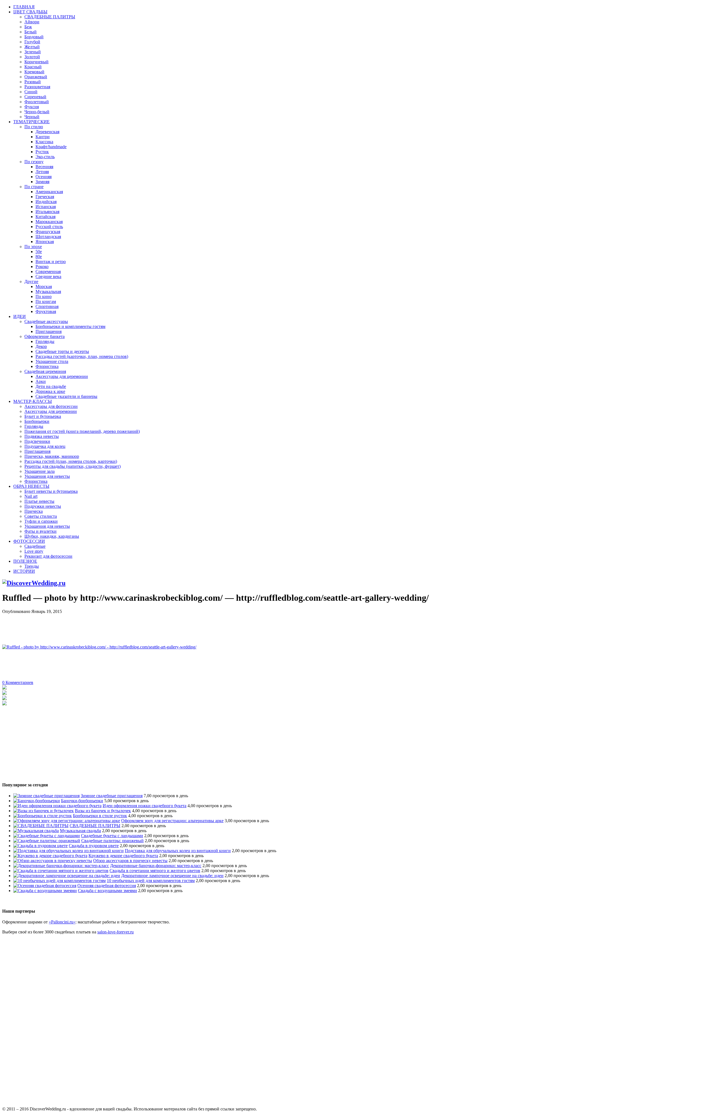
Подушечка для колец (44, 446)
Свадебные (34, 546)
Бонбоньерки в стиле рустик (100, 815)
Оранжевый (35, 76)
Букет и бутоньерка (42, 416)
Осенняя (44, 176)
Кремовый (34, 71)
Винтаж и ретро (51, 261)
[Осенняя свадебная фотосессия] (44, 885)
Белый (30, 31)
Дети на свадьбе (51, 386)
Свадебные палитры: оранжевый (112, 840)
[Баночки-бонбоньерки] (36, 800)
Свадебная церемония (45, 371)
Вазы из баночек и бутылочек (103, 810)
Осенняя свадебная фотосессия (106, 885)
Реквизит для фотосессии (48, 556)
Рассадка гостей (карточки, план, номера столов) (82, 356)
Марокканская (49, 221)
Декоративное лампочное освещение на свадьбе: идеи (172, 875)
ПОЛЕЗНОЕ (25, 561)
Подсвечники (37, 441)
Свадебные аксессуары (46, 321)
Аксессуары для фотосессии (51, 406)
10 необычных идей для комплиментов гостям (151, 880)
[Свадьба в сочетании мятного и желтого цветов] (60, 870)
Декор (41, 346)
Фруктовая (46, 311)
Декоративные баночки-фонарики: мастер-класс (155, 865)
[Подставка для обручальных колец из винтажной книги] (68, 850)
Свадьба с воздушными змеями (107, 890)
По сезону (34, 161)
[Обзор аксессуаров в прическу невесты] (52, 860)
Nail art (30, 496)
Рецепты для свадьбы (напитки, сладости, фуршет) (72, 466)
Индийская (46, 201)
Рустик (42, 151)
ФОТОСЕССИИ (29, 541)
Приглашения (49, 331)
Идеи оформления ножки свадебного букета (144, 805)
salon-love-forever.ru (115, 932)
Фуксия (31, 106)
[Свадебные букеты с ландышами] (46, 835)
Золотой (32, 56)
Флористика (47, 366)
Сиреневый (35, 96)
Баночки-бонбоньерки (82, 800)
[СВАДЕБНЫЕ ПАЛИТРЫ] (41, 825)
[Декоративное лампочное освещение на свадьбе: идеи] (66, 875)
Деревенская (47, 131)
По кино (44, 296)
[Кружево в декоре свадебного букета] (50, 855)
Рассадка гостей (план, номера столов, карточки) (70, 461)
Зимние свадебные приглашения (112, 795)
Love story (33, 551)
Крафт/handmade (51, 146)
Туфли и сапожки (41, 521)
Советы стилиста (40, 516)
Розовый (32, 81)
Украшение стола (52, 361)
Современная (48, 271)
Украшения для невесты (47, 476)
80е (39, 256)
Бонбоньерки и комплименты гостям (70, 326)
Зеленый (32, 51)
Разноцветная (37, 86)
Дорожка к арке (50, 391)
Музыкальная (48, 291)
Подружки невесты (42, 506)
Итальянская (47, 211)
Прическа (33, 511)
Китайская (45, 216)
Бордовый (34, 36)
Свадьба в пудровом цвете (94, 845)
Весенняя (44, 166)
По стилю (33, 126)
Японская (45, 241)
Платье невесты (39, 501)
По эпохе (33, 246)
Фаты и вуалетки (40, 531)
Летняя (42, 171)
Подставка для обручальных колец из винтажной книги (178, 850)
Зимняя (42, 181)
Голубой (32, 41)
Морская (44, 286)
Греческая (45, 196)
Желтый (32, 46)
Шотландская (48, 236)
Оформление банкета (44, 336)
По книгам (46, 301)
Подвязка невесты (41, 436)
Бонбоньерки (36, 421)
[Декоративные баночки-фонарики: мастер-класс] (61, 865)
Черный (31, 116)
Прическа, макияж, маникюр (51, 456)
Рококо (42, 266)
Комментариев (17, 682)
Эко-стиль (45, 156)
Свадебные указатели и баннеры (66, 396)
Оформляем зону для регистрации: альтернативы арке (172, 820)
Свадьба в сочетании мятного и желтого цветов (155, 870)
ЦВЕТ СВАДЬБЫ (30, 11)
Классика (44, 141)
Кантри (43, 136)
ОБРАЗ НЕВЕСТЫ (31, 486)
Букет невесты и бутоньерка (51, 491)
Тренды (31, 566)
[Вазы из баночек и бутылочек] (43, 810)
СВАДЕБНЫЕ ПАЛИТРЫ (49, 16)
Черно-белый (36, 111)
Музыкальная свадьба (80, 830)
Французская (48, 231)
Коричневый (36, 61)
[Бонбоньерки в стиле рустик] (42, 815)
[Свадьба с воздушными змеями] (45, 890)
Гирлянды (45, 341)
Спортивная (47, 306)
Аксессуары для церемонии (62, 376)
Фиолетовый (36, 101)
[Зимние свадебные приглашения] (46, 795)
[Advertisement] (103, 626)
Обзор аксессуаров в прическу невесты (130, 860)
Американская (49, 191)
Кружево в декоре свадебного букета (123, 855)
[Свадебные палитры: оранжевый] (46, 840)
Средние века (48, 276)
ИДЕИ (19, 316)
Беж (28, 26)
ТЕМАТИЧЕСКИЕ (31, 121)
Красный (33, 66)
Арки (41, 381)
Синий (30, 91)
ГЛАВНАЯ (24, 6)
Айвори (31, 21)
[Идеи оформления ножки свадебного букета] (57, 805)
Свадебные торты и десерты (62, 351)
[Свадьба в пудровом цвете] (40, 845)
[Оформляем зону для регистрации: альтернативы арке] (66, 820)
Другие (31, 281)
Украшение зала (39, 471)
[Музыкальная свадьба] (36, 830)
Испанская (46, 206)
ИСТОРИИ (24, 571)
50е (39, 251)
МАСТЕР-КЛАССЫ (32, 401)
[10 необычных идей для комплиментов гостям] (59, 880)
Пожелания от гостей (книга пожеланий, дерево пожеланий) (82, 431)
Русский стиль (49, 226)
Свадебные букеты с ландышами (112, 835)
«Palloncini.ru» (62, 922)
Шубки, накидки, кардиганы (51, 536)
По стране (34, 186)
